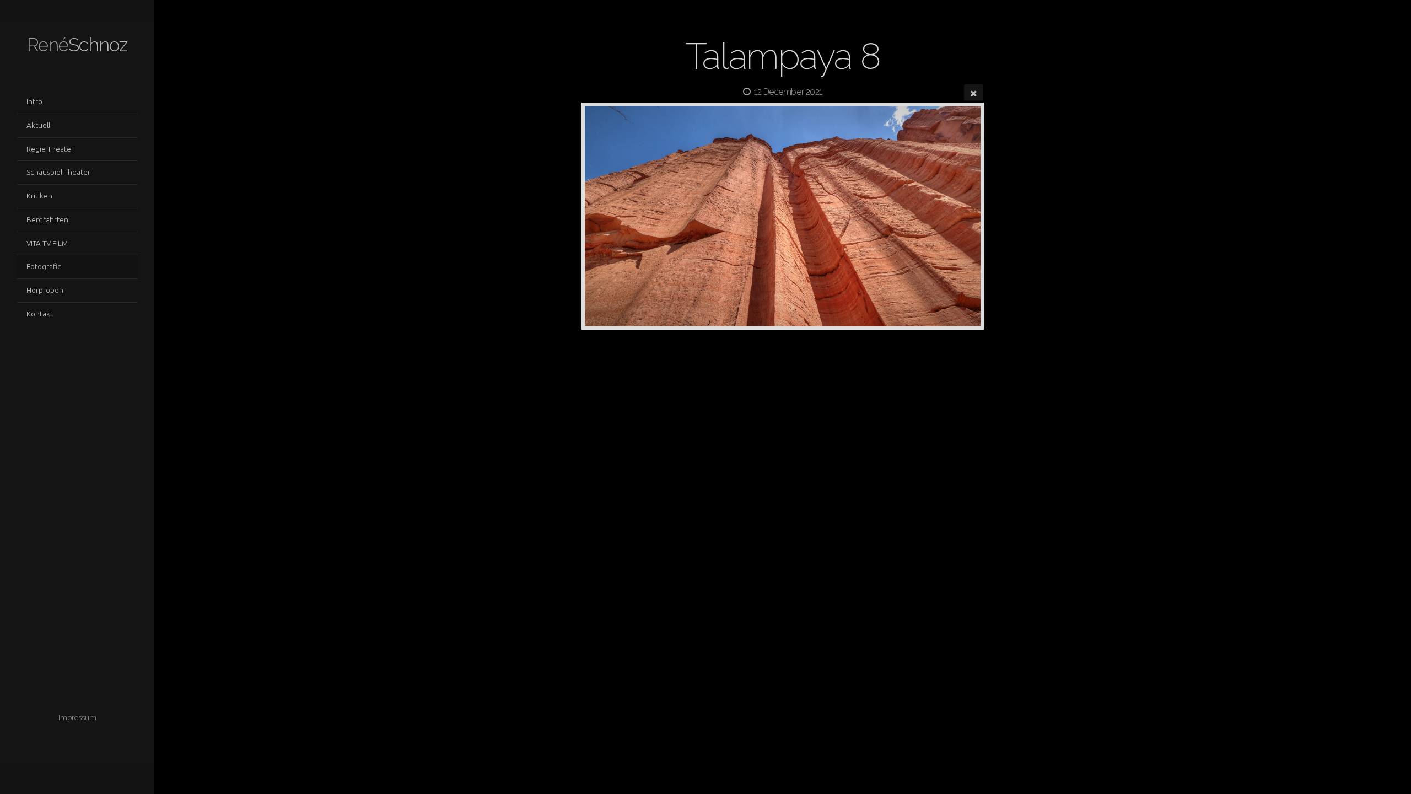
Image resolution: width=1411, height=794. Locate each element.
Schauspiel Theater (58, 172)
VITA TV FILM (47, 243)
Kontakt (39, 313)
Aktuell (38, 125)
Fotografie (44, 266)
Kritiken (39, 195)
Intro (34, 101)
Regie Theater (50, 148)
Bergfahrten (47, 219)
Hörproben (44, 290)
